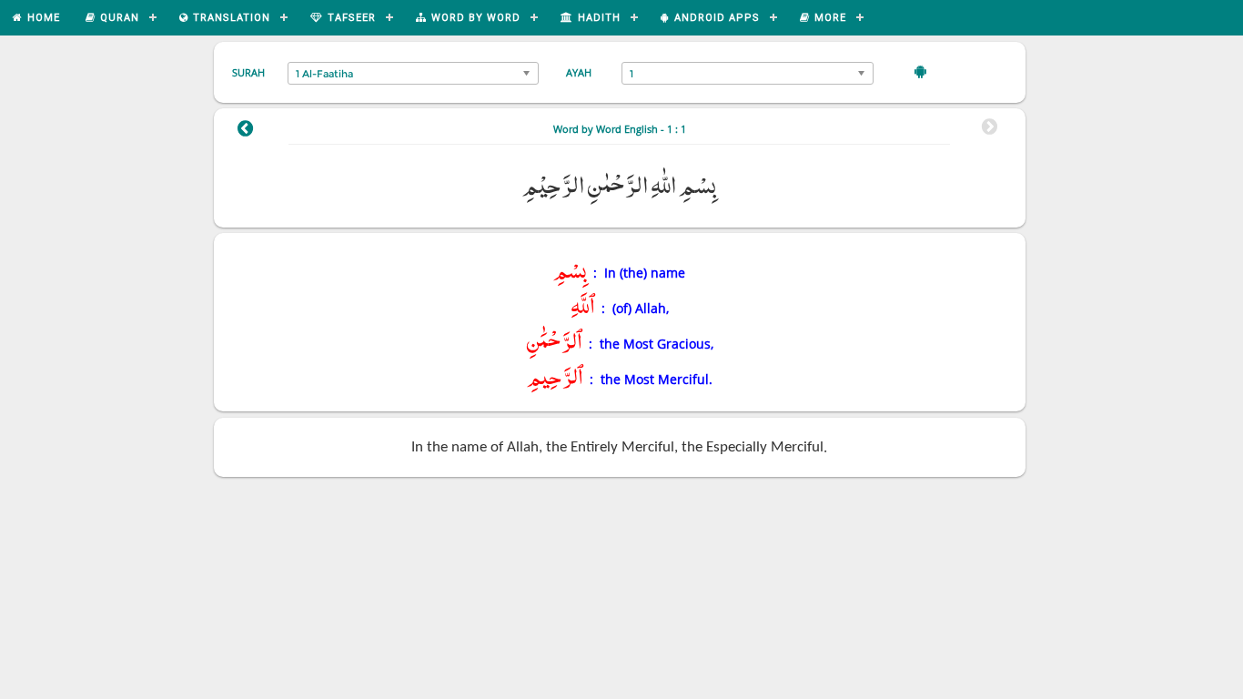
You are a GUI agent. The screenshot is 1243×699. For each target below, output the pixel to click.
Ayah (578, 72)
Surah (248, 72)
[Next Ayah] (245, 131)
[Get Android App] (920, 70)
